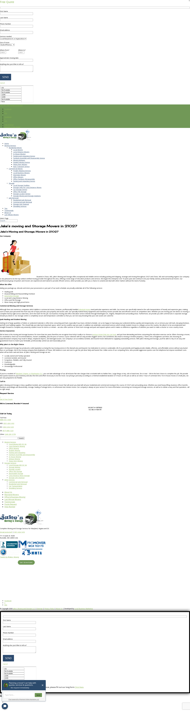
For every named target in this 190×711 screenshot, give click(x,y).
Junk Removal (13, 198)
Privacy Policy (49, 609)
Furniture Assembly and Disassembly (22, 455)
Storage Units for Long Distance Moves (27, 187)
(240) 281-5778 (10, 434)
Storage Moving (14, 467)
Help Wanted (9, 125)
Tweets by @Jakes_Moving (9, 557)
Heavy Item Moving (16, 461)
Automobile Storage (16, 473)
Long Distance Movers (21, 152)
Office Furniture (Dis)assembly (24, 179)
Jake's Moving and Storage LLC (24, 609)
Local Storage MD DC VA (18, 465)
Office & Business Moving (14, 497)
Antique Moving (14, 459)
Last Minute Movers (11, 215)
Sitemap (40, 609)
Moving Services (10, 146)
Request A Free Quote (12, 127)
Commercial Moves (16, 169)
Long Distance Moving (17, 446)
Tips (5, 208)
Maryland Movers (11, 494)
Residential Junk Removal (22, 200)
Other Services (9, 480)
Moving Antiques (19, 160)
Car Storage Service (20, 190)
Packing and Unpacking (17, 453)
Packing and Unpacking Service (24, 156)
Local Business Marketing (83, 609)
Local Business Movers (21, 173)
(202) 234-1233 (8, 427)
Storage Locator (14, 469)
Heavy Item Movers (20, 164)
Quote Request (10, 504)
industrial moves (84, 309)
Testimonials (9, 210)
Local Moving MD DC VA (17, 444)
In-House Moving (19, 154)
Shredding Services (19, 206)
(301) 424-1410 (19, 532)
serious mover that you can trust (104, 334)
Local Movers (18, 150)
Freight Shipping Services (22, 171)
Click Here (79, 687)
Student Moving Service (21, 162)
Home (6, 143)
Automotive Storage (11, 296)
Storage (11, 183)
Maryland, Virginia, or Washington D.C (29, 374)
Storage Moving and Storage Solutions (27, 196)
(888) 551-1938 (5, 420)
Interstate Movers (19, 175)
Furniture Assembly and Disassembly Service (29, 158)
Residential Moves (15, 148)
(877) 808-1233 (8, 431)
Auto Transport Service (21, 166)
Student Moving (14, 450)
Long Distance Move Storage (19, 476)
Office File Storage (19, 192)
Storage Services (10, 463)
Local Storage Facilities (21, 185)
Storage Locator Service (21, 194)
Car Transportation (15, 486)
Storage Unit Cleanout (21, 204)
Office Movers (18, 177)
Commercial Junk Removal (22, 202)
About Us (7, 213)
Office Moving (14, 448)
